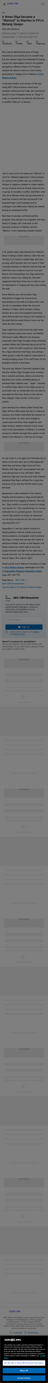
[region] (24, 1359)
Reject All (24, 1371)
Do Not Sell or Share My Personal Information (24, 1363)
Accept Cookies (24, 1378)
